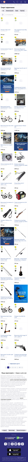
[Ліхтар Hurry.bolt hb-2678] (20, 196)
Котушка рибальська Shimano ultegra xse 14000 (20, 164)
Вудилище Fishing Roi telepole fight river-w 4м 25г (20, 240)
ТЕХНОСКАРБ (3, 4)
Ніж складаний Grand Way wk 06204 (20, 30)
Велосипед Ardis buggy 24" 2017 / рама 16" (20, 336)
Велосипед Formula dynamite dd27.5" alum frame (6, 107)
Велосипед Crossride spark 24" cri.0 (7, 355)
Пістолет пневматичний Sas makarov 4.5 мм (20, 107)
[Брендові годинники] (7, 84)
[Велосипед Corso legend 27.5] (7, 138)
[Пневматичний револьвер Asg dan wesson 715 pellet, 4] (20, 348)
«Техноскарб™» (20, 457)
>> (17, 367)
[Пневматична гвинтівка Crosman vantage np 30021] (20, 213)
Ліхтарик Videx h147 (5, 29)
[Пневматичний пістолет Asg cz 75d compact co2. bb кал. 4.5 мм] (20, 80)
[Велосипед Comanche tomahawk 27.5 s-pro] (7, 61)
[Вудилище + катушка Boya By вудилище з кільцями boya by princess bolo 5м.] (20, 252)
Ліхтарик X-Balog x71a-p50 (6, 221)
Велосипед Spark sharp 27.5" (6, 317)
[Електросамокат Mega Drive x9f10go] (7, 329)
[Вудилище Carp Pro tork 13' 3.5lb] (20, 61)
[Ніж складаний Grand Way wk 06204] (20, 23)
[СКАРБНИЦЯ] (21, 293)
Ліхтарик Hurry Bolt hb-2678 (19, 317)
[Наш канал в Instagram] (9, 444)
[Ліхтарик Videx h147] (7, 23)
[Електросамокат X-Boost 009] (20, 119)
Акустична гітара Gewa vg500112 (19, 278)
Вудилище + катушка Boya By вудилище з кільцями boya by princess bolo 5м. (20, 259)
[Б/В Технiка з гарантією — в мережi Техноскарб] (15, 444)
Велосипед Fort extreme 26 (7, 202)
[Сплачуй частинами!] (21, 141)
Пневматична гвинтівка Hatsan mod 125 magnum (7, 297)
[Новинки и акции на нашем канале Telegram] (22, 444)
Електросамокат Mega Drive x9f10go (6, 336)
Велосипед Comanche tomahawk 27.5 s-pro (6, 69)
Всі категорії (10, 4)
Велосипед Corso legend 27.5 (6, 145)
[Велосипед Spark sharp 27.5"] (7, 309)
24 (19, 367)
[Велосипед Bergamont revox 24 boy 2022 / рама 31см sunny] (20, 42)
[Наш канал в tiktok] (19, 444)
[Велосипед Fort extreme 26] (7, 196)
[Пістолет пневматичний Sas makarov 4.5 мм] (20, 100)
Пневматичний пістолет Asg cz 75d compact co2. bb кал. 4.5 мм (20, 88)
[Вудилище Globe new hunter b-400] (7, 252)
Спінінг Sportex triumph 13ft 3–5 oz (6, 184)
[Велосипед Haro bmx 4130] (7, 119)
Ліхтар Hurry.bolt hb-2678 (20, 202)
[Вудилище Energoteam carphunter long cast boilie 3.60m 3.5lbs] (7, 271)
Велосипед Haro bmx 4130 (7, 125)
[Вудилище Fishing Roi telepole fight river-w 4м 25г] (20, 233)
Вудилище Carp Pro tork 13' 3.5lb (20, 69)
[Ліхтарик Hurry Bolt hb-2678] (20, 309)
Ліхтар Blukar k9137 (19, 183)
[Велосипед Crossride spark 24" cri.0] (7, 348)
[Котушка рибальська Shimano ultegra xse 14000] (20, 157)
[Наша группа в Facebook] (5, 444)
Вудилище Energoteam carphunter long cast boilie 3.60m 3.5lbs (7, 278)
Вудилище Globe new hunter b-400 (6, 259)
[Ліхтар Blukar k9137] (20, 176)
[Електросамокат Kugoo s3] (7, 42)
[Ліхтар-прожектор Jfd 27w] (7, 157)
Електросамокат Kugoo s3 (7, 49)
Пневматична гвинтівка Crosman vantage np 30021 (20, 221)
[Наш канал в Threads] (12, 444)
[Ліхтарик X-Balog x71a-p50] (7, 213)
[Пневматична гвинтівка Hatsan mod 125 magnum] (7, 290)
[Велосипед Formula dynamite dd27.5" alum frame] (7, 100)
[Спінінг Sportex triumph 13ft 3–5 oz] (7, 176)
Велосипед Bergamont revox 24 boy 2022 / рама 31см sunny (20, 49)
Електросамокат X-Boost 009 (20, 126)
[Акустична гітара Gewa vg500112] (20, 271)
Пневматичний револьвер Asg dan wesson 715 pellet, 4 (20, 355)
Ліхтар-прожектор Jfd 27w (7, 164)
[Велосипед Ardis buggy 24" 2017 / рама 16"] (20, 329)
